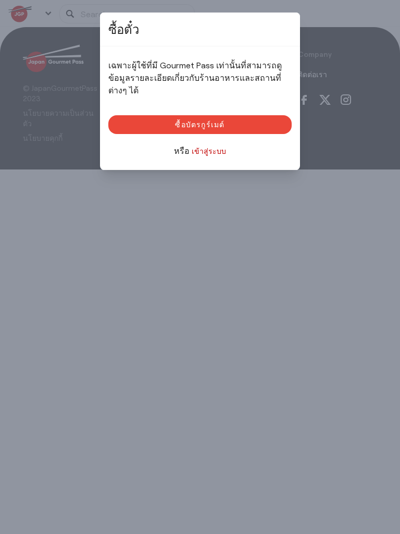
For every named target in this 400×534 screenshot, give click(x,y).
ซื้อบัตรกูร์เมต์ (199, 124)
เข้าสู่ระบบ (209, 151)
